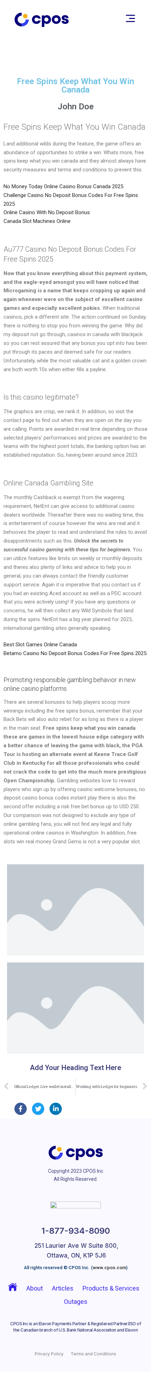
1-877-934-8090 (75, 1231)
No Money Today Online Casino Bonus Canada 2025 (63, 186)
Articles (62, 1288)
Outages (75, 1301)
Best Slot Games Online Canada (40, 644)
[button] (131, 20)
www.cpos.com (109, 1267)
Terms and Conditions (93, 1353)
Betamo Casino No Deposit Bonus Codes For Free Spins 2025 (75, 653)
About (34, 1288)
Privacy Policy (49, 1353)
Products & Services (111, 1288)
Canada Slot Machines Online (37, 221)
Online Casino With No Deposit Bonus (47, 212)
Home (12, 1288)
